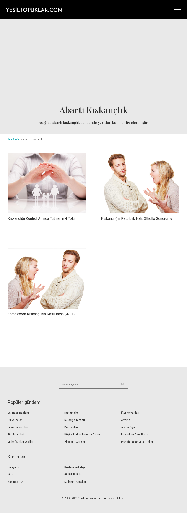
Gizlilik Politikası (74, 474)
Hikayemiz (14, 467)
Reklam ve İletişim (75, 467)
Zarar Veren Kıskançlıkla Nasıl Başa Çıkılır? (41, 314)
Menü (177, 9)
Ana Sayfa (13, 139)
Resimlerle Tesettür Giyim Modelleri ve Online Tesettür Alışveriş (34, 9)
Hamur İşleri (71, 412)
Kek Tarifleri (71, 427)
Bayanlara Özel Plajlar (135, 434)
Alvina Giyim (129, 427)
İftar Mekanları (130, 412)
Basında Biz (15, 481)
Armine (125, 420)
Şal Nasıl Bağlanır (19, 412)
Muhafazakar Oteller (20, 441)
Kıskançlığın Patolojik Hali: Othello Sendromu (136, 218)
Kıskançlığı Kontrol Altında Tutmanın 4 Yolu (41, 218)
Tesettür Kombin (18, 427)
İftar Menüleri (16, 434)
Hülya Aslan (15, 420)
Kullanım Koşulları (75, 481)
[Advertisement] (93, 63)
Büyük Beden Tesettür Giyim (82, 434)
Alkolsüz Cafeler (74, 441)
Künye (11, 474)
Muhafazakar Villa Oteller (137, 441)
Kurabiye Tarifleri (74, 420)
